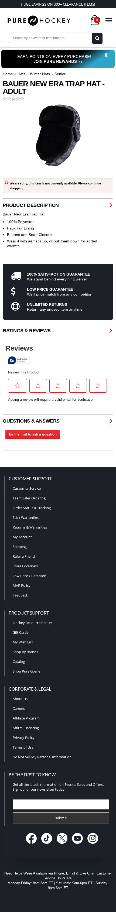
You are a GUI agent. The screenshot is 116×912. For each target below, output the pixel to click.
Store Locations (25, 566)
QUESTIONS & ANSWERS (31, 421)
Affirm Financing (26, 727)
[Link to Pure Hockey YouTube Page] (78, 844)
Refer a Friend (24, 556)
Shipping (20, 546)
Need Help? (13, 873)
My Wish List (23, 642)
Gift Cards (20, 632)
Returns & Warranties (30, 527)
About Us (20, 698)
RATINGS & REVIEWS (27, 330)
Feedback (20, 595)
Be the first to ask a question (33, 434)
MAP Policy (21, 585)
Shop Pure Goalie (26, 671)
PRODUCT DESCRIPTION (31, 205)
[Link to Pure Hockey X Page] (62, 844)
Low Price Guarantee (29, 575)
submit (61, 817)
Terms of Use (23, 747)
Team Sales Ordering (29, 498)
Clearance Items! (79, 4)
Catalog (19, 661)
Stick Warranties (26, 517)
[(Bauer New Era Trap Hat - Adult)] (58, 135)
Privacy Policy (24, 737)
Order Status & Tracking (32, 507)
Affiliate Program (26, 718)
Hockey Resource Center (32, 622)
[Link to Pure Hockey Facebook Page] (32, 844)
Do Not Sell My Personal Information (42, 757)
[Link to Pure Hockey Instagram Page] (93, 844)
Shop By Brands (25, 651)
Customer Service (27, 488)
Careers (19, 708)
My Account (22, 536)
